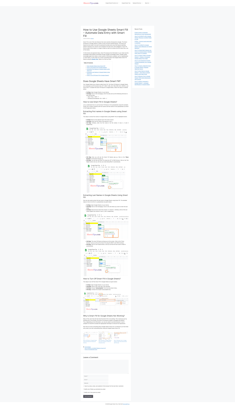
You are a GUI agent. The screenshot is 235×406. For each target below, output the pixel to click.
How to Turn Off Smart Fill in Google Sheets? (98, 75)
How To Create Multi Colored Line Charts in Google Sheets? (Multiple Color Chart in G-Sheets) (143, 52)
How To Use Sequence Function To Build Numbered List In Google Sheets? (143, 62)
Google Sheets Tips (126, 3)
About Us (147, 3)
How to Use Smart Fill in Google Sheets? (97, 67)
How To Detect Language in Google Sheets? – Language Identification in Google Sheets (142, 83)
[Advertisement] (117, 15)
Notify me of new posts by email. (92, 392)
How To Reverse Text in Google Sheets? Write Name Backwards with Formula (120, 341)
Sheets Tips (95, 59)
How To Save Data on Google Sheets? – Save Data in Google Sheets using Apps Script (142, 72)
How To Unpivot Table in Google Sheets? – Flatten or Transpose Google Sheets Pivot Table (143, 57)
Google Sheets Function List (112, 3)
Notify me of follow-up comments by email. (95, 389)
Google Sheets (88, 346)
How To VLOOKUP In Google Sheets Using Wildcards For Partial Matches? (143, 46)
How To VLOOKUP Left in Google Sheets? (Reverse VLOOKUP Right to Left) (143, 38)
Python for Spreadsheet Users (91, 349)
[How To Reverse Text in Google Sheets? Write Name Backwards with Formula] (121, 336)
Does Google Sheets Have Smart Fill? (96, 66)
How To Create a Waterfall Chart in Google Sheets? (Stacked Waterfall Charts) (143, 67)
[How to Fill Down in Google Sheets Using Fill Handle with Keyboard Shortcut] (90, 336)
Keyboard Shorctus (137, 3)
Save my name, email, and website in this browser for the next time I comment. (104, 386)
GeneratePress (126, 404)
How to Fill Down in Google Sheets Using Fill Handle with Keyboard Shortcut (90, 341)
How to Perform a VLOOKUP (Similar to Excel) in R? (95, 348)
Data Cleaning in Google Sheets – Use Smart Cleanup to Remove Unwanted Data (105, 341)
